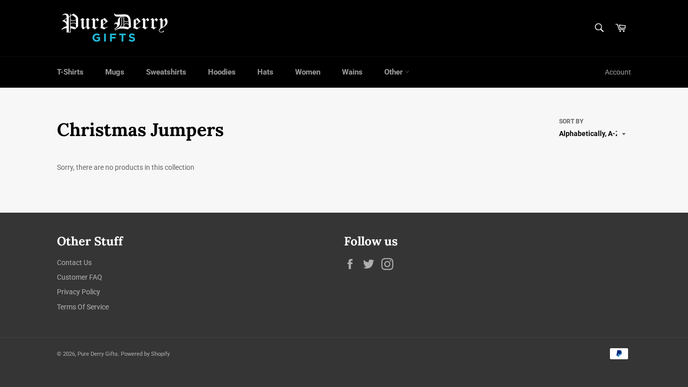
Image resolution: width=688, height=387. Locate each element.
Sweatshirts (166, 72)
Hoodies (222, 72)
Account (618, 72)
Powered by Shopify (145, 354)
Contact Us (74, 263)
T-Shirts (70, 72)
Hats (265, 72)
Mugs (114, 72)
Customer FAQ (79, 277)
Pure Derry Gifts (98, 354)
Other (394, 72)
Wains (352, 72)
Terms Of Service (83, 307)
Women (307, 72)
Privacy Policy (78, 292)
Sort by (571, 121)
